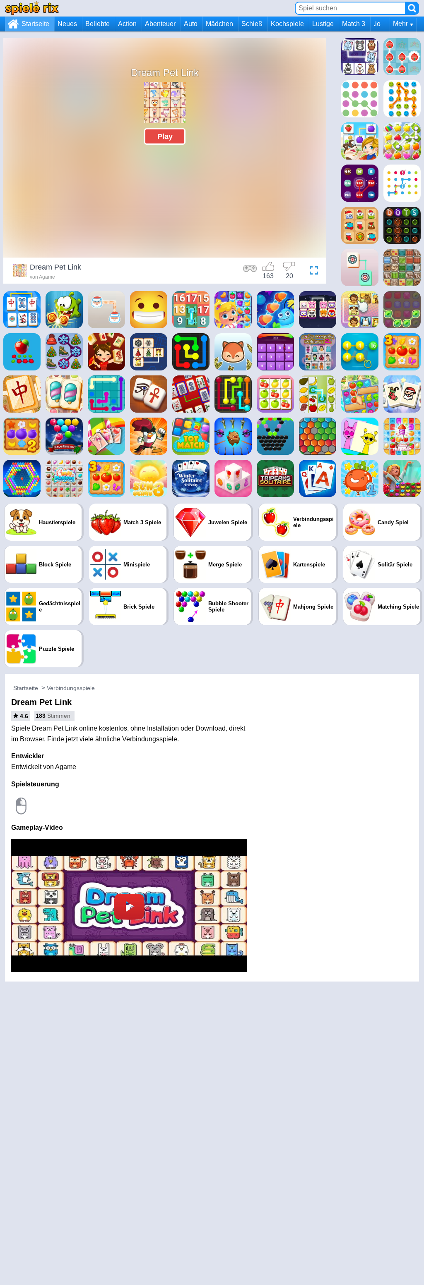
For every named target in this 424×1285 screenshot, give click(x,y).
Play (165, 136)
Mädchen (219, 23)
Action (127, 23)
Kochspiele (287, 23)
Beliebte (97, 23)
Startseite (35, 23)
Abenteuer (160, 23)
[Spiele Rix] (32, 8)
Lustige (323, 23)
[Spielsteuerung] (250, 272)
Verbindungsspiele (71, 688)
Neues (67, 23)
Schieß (252, 23)
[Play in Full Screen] (311, 272)
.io (377, 23)
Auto (191, 23)
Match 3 (353, 23)
